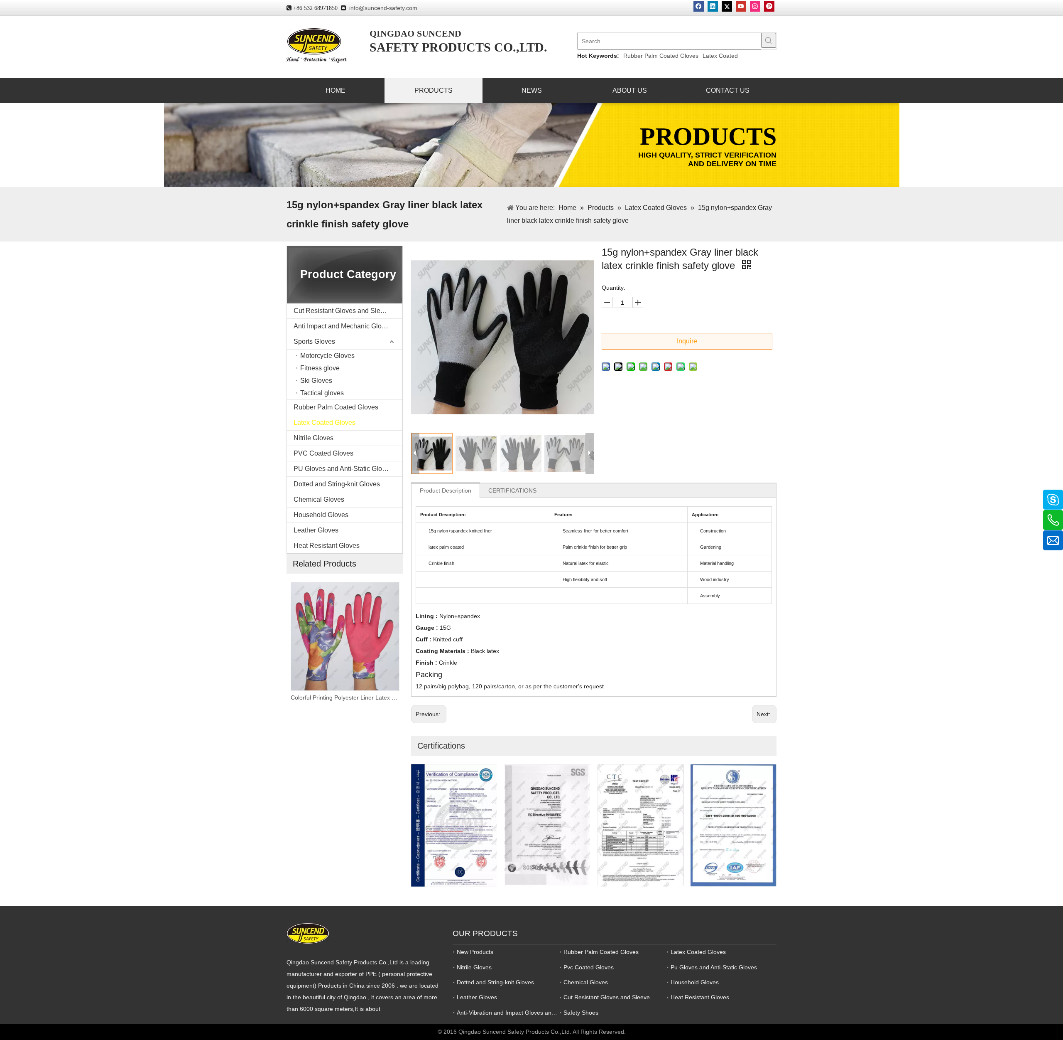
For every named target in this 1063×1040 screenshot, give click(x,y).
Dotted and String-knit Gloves (337, 484)
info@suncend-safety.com (383, 8)
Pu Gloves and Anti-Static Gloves (714, 967)
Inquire (687, 341)
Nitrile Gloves (313, 437)
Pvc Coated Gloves (588, 967)
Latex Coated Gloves (324, 422)
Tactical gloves (322, 393)
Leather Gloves (316, 530)
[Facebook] (698, 6)
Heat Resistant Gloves (327, 545)
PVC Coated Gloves (323, 453)
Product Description (445, 490)
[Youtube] (741, 6)
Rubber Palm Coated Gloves (660, 55)
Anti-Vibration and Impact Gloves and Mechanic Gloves (529, 1012)
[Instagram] (755, 6)
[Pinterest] (769, 6)
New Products (475, 952)
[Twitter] (727, 6)
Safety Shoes (580, 1012)
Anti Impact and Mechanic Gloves (343, 326)
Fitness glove (320, 368)
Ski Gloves (316, 380)
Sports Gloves (314, 341)
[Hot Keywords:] (768, 40)
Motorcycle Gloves (327, 355)
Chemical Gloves (319, 499)
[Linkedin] (713, 6)
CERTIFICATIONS (512, 490)
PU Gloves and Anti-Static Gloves (343, 468)
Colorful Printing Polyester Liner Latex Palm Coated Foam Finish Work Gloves (345, 697)
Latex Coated (720, 55)
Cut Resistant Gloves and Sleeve (342, 310)
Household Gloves (321, 514)
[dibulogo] (308, 933)
